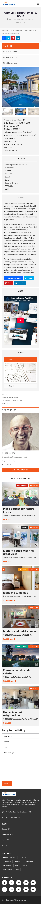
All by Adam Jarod (20, 470)
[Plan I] (20, 372)
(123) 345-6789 (11, 52)
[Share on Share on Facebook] (4, 38)
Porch (25, 865)
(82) (7, 30)
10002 (15, 129)
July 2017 (5, 845)
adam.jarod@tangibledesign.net (15, 457)
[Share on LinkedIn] (18, 38)
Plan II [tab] (11, 386)
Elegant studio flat (15, 592)
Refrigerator (7, 870)
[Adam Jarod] (20, 431)
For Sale (18, 123)
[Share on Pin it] (13, 38)
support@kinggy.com (13, 817)
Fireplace (18, 861)
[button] (35, 87)
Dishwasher (7, 861)
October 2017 (6, 829)
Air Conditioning (9, 857)
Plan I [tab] (11, 359)
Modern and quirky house (20, 631)
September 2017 (7, 834)
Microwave (7, 865)
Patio (16, 865)
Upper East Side (24, 132)
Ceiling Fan (22, 857)
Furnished (29, 861)
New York (13, 126)
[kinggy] (8, 3)
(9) (29, 30)
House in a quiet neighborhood (13, 714)
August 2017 (6, 840)
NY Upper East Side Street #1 (22, 135)
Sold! (26, 123)
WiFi (17, 870)
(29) (18, 30)
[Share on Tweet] (8, 38)
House (20, 120)
